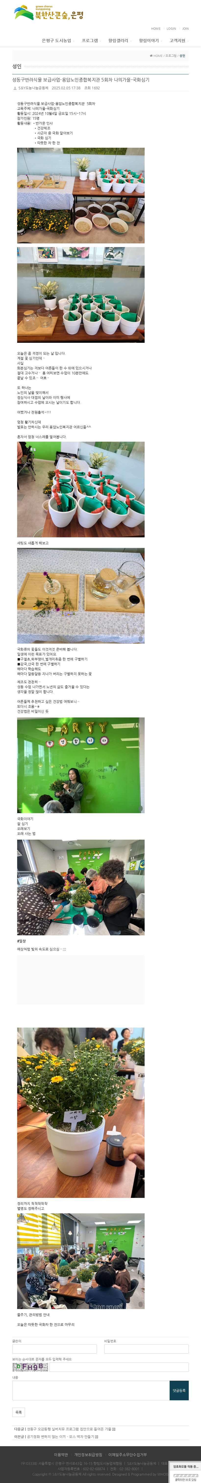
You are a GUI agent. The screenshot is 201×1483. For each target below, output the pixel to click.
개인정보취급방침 (88, 1455)
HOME (156, 28)
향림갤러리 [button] (118, 40)
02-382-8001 (129, 1469)
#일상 (21, 941)
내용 (15, 1377)
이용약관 (61, 1455)
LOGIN (171, 28)
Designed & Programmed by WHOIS (140, 1474)
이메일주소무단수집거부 (127, 1455)
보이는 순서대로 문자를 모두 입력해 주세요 (42, 1359)
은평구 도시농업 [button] (56, 40)
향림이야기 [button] (149, 40)
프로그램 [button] (90, 40)
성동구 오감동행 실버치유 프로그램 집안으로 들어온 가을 (70, 1429)
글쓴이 (16, 1341)
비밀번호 (110, 1341)
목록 (18, 1412)
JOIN (185, 28)
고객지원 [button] (178, 40)
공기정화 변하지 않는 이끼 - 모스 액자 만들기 (60, 1437)
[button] (81, 195)
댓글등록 (179, 1390)
